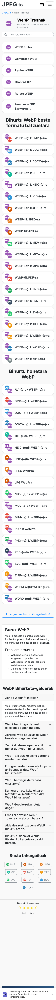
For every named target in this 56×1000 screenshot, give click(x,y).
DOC (45, 879)
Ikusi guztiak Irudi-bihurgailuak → (28, 614)
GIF (11, 872)
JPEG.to (6, 12)
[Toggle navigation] (50, 4)
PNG (11, 864)
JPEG (45, 864)
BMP (27, 872)
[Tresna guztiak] (41, 4)
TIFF (45, 872)
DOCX (28, 887)
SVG (11, 879)
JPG (28, 864)
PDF (28, 879)
